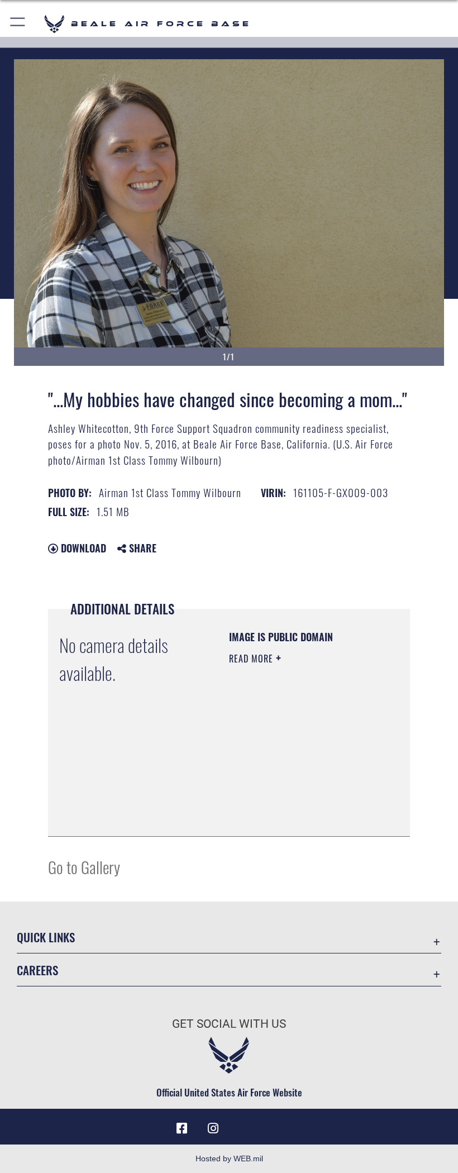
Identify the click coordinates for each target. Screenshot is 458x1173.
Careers (37, 970)
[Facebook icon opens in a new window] (182, 1128)
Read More (252, 658)
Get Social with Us (229, 1024)
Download (82, 548)
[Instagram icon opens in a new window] (213, 1128)
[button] (18, 23)
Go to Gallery (84, 867)
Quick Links (46, 937)
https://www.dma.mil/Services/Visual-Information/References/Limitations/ (297, 800)
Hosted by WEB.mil (229, 1158)
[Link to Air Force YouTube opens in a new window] (244, 1124)
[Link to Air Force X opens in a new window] (276, 1124)
